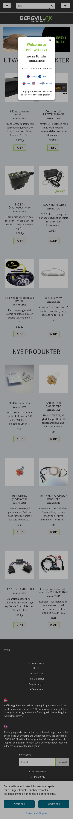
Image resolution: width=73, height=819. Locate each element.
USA (39, 83)
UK (28, 83)
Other (49, 83)
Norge (34, 76)
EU (44, 76)
